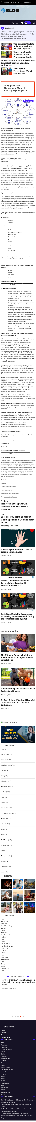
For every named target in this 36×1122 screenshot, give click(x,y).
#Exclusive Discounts (20, 38)
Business (4, 760)
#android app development (16, 32)
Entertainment (5, 786)
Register (3, 1032)
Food (2, 797)
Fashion (3, 792)
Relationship (5, 845)
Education (4, 781)
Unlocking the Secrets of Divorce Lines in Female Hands (16, 550)
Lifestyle (3, 824)
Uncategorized (5, 866)
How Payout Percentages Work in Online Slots (23, 71)
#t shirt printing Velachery (20, 34)
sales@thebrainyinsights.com (11, 493)
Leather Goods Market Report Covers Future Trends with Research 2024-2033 (15, 583)
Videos (3, 872)
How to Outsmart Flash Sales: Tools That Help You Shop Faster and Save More (18, 982)
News (2, 834)
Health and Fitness (7, 813)
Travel (3, 861)
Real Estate (4, 840)
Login (3, 1030)
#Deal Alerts (22, 36)
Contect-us (4, 1035)
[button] (4, 999)
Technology (4, 856)
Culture (3, 770)
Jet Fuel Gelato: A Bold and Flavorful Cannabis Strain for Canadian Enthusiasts (18, 63)
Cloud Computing (6, 765)
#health (4, 32)
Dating (3, 776)
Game (3, 802)
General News (5, 808)
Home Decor (5, 818)
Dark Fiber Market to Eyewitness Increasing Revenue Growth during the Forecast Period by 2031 (17, 616)
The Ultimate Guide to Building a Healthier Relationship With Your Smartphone (24, 47)
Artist (2, 749)
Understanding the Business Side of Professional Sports (23, 54)
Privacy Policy (5, 1037)
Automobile (4, 754)
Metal (2, 829)
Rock (2, 850)
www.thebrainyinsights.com (10, 496)
